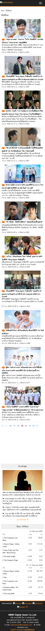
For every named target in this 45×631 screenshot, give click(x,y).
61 (30, 426)
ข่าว (2, 10)
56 (11, 426)
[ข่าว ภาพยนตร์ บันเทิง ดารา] (6, 2)
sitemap (19, 629)
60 (26, 426)
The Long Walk (9, 593)
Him (5, 577)
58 (18, 426)
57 (14, 426)
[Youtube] (17, 603)
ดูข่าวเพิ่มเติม (22, 519)
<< (3, 426)
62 (34, 426)
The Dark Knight (9, 556)
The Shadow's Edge (11, 560)
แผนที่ (13, 629)
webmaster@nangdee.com (21, 625)
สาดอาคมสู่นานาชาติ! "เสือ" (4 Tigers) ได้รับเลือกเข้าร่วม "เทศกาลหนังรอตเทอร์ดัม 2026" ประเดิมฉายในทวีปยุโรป (22, 501)
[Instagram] (27, 603)
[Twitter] (21, 607)
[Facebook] (38, 603)
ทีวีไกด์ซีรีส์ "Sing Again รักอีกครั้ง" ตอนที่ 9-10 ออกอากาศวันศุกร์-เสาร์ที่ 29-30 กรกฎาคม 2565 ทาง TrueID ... (22, 301)
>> (37, 426)
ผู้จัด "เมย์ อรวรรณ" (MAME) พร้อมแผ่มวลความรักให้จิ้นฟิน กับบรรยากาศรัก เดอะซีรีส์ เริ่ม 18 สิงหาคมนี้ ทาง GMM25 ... (22, 377)
